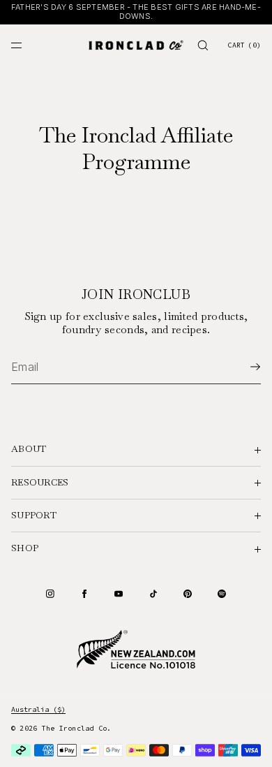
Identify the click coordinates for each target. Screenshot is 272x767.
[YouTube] (118, 593)
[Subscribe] (243, 367)
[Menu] (28, 45)
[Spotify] (221, 593)
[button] (203, 45)
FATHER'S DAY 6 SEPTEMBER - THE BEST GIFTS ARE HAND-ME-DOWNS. (136, 12)
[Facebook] (84, 593)
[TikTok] (153, 593)
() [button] (244, 45)
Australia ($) (38, 709)
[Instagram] (50, 593)
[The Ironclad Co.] (136, 45)
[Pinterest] (187, 593)
